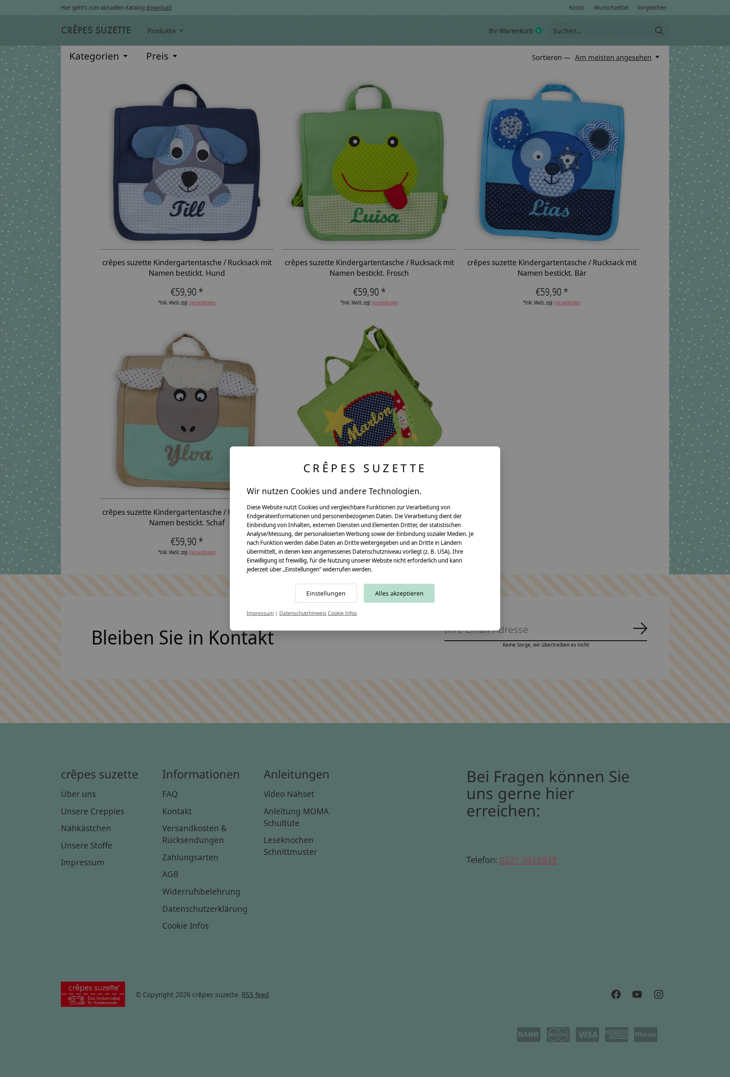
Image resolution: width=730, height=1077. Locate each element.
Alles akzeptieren (399, 593)
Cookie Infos (342, 613)
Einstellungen (326, 593)
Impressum (260, 613)
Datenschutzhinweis (303, 613)
